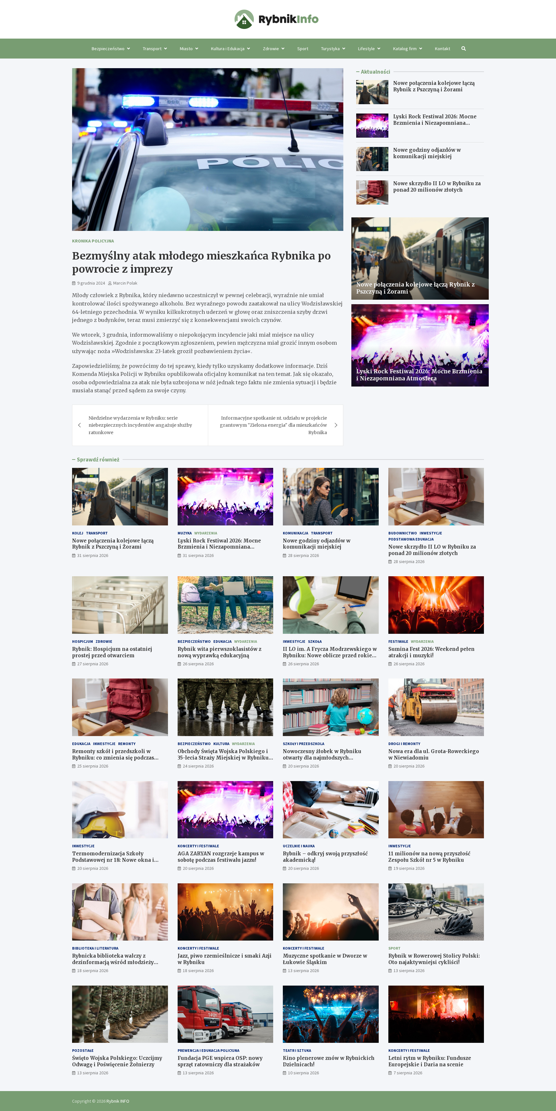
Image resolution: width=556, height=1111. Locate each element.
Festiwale (398, 641)
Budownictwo (402, 533)
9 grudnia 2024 (91, 283)
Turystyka (330, 48)
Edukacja (222, 641)
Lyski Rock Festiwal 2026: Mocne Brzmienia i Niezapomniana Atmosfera (435, 123)
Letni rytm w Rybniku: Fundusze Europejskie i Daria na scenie (429, 1061)
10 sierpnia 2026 (303, 1073)
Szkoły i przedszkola (303, 743)
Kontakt (442, 48)
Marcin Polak (125, 283)
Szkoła (315, 641)
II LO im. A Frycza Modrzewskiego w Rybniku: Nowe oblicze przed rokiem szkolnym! (330, 655)
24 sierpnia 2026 (198, 766)
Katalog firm (405, 48)
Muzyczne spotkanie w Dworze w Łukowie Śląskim (325, 959)
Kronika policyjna (93, 241)
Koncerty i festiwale (198, 845)
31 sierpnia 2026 (92, 555)
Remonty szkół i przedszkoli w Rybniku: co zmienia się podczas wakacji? (113, 757)
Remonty (126, 743)
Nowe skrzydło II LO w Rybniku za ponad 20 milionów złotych (437, 186)
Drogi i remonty (404, 743)
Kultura (221, 743)
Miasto (186, 48)
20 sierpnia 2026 (303, 766)
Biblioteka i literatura (95, 948)
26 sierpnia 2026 (198, 664)
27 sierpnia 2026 (92, 664)
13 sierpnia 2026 (303, 970)
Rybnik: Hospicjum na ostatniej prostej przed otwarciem (112, 652)
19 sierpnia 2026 (409, 868)
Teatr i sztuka (297, 1050)
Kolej (77, 533)
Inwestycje (431, 533)
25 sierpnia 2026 (92, 766)
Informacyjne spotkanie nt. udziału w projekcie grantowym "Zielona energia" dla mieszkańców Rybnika (273, 425)
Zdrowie (271, 48)
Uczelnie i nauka (299, 845)
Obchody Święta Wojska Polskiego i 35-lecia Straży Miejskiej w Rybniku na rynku (223, 757)
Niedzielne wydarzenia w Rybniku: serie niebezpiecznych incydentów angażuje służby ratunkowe (140, 425)
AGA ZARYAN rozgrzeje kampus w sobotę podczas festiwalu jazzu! (221, 857)
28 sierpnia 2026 (303, 555)
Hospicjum (82, 641)
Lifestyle (366, 48)
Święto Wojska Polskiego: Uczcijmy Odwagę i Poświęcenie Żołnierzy (117, 1061)
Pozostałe (83, 1050)
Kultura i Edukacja (228, 48)
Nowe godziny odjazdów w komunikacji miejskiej (427, 153)
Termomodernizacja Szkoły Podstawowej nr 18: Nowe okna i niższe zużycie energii (113, 860)
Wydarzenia (205, 533)
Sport (302, 48)
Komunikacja (295, 533)
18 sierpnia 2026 (92, 970)
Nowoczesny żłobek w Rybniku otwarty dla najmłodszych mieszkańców (322, 757)
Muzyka (185, 533)
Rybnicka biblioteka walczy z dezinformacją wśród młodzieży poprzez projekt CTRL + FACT (113, 962)
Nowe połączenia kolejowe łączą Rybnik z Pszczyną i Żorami (434, 86)
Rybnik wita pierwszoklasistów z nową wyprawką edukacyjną (219, 652)
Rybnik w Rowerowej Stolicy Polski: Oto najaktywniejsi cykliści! (434, 959)
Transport (152, 48)
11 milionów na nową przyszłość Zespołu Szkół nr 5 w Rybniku (429, 857)
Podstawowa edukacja (411, 539)
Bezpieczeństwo (108, 48)
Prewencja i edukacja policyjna (208, 1050)
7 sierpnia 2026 (408, 1073)
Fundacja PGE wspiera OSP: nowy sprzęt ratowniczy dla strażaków (220, 1061)
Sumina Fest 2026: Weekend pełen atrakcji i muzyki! (431, 652)
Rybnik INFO (118, 1101)
